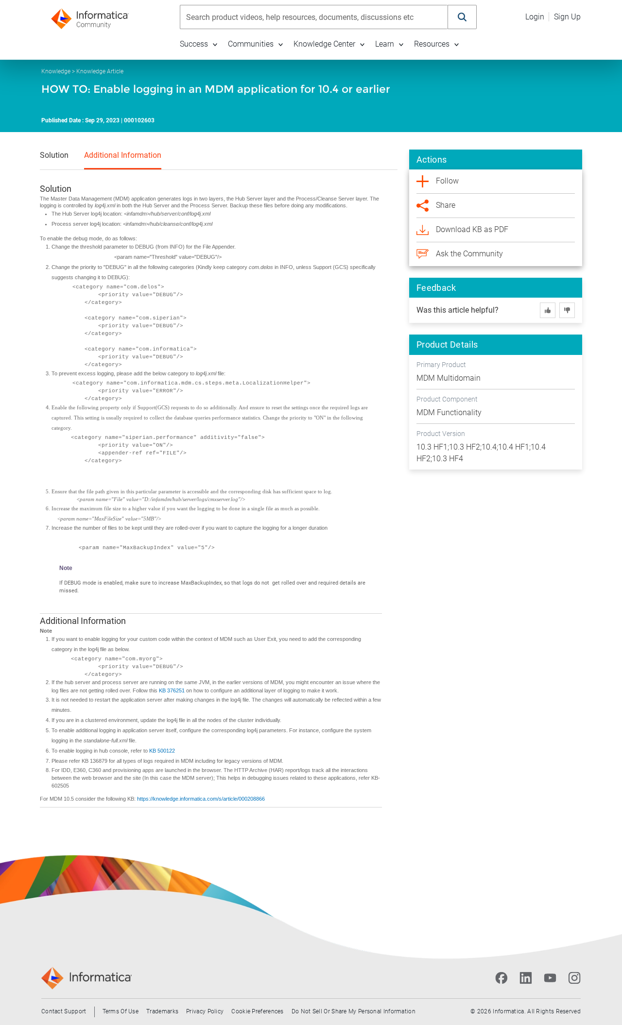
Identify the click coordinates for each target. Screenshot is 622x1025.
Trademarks (162, 1011)
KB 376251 (172, 690)
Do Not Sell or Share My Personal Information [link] (353, 1011)
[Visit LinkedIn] (525, 978)
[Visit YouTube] (550, 978)
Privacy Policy (205, 1011)
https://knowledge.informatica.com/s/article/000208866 (201, 799)
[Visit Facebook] (501, 978)
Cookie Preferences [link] (257, 1011)
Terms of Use (121, 1011)
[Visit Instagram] (574, 978)
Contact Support (63, 1011)
